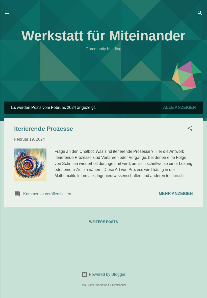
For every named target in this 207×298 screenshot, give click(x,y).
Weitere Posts (103, 222)
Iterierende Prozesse (43, 128)
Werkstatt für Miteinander (103, 35)
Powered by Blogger (106, 274)
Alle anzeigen (179, 107)
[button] (190, 129)
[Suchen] (200, 13)
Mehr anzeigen (176, 193)
